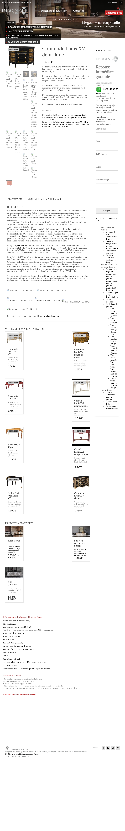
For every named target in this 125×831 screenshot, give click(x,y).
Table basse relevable (114, 320)
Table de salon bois (110, 256)
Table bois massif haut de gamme (113, 371)
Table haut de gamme (112, 305)
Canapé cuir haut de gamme (111, 276)
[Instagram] (108, 748)
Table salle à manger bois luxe (113, 360)
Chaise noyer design (111, 237)
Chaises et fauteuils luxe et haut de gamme (18, 649)
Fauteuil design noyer (111, 242)
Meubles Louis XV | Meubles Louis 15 (64, 124)
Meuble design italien (112, 296)
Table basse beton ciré (111, 251)
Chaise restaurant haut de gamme (110, 396)
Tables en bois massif (11, 666)
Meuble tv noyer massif (111, 247)
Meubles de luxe (111, 233)
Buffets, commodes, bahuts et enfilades (70, 115)
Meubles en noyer (9, 653)
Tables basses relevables (12, 659)
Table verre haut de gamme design (113, 383)
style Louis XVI (21, 245)
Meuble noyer (112, 292)
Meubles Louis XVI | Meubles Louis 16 (65, 125)
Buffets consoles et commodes (65, 122)
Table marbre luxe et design (113, 340)
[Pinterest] (118, 748)
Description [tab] (15, 199)
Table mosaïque (110, 300)
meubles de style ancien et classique (56, 276)
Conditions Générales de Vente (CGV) (16, 621)
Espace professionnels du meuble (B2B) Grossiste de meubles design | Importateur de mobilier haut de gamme (28, 628)
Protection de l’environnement (14, 633)
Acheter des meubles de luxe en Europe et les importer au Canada (26, 669)
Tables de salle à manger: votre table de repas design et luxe (25, 662)
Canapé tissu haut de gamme (111, 283)
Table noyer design (111, 261)
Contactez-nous (114, 12)
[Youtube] (113, 748)
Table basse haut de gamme (113, 312)
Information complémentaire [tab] (44, 199)
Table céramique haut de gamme (115, 349)
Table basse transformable (112, 407)
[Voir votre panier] (119, 8)
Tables (5, 656)
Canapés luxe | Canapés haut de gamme (17, 646)
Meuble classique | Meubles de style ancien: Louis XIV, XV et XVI (64, 118)
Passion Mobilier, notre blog (13, 643)
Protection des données (11, 636)
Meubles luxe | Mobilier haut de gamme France (21, 754)
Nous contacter (8, 640)
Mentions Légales (9, 624)
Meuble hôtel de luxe (111, 402)
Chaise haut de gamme (111, 289)
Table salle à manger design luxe (113, 329)
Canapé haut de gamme (111, 270)
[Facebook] (103, 748)
